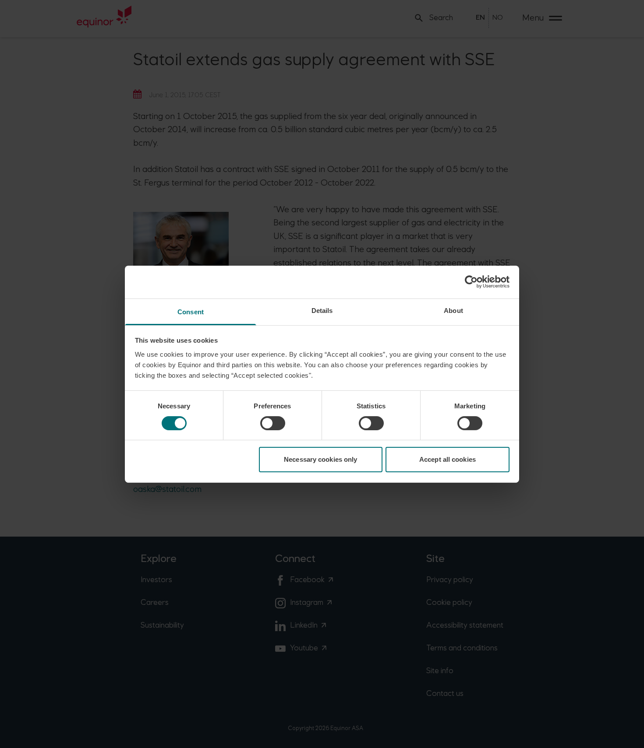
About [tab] (453, 310)
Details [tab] (322, 310)
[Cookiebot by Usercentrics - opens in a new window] (471, 281)
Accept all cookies (447, 459)
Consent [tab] (190, 311)
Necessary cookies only (320, 459)
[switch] (272, 423)
